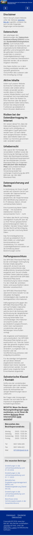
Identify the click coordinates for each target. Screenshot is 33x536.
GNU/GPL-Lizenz (10, 528)
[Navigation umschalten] (5, 8)
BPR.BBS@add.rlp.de (21, 450)
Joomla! (6, 526)
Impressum (10, 515)
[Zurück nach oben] (29, 532)
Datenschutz (17, 517)
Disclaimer (22, 515)
